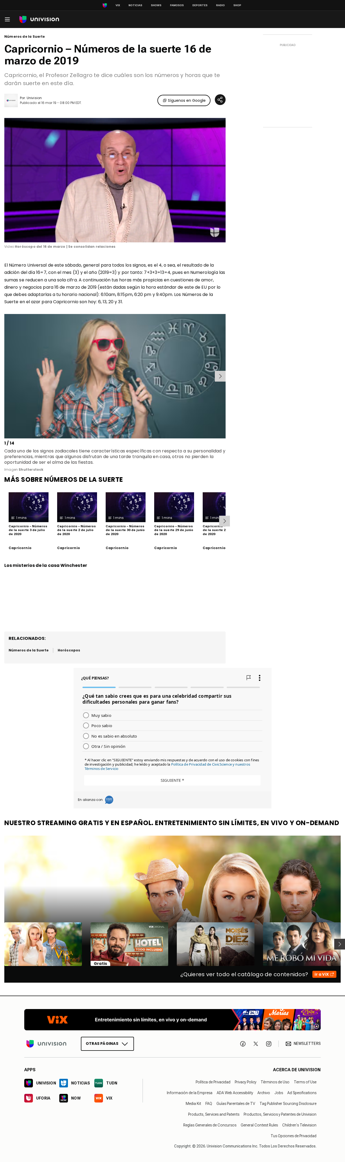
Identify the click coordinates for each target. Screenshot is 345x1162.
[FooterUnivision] (46, 1044)
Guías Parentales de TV (235, 1103)
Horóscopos (69, 650)
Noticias (135, 5)
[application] (115, 180)
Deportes (200, 5)
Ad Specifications (301, 1093)
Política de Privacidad (213, 1082)
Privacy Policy (245, 1082)
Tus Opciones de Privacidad (293, 1136)
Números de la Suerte (24, 36)
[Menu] (7, 19)
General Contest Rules (259, 1125)
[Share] (220, 99)
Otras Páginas (102, 1043)
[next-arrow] (220, 376)
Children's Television (299, 1125)
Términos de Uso (275, 1082)
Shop (237, 5)
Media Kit (193, 1103)
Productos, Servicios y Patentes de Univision (280, 1114)
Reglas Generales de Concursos (209, 1125)
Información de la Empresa (189, 1093)
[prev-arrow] (5, 376)
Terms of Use (305, 1082)
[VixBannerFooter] (172, 1019)
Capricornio (20, 548)
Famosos (177, 5)
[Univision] (39, 19)
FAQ (208, 1103)
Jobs (278, 1093)
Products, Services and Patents (213, 1114)
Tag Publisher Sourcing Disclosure (288, 1103)
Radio (220, 5)
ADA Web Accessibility (235, 1093)
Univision (34, 98)
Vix (118, 5)
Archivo (263, 1093)
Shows (156, 5)
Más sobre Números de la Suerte (63, 479)
